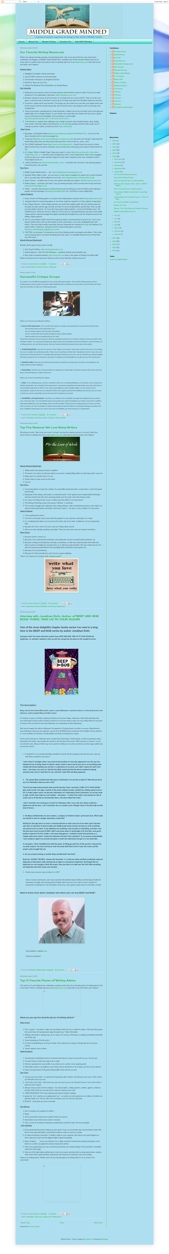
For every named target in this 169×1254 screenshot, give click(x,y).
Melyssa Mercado (120, 70)
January (117, 234)
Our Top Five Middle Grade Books (126, 202)
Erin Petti (117, 58)
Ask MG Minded (83, 41)
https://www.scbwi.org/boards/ (60, 144)
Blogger (105, 1239)
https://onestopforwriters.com (52, 249)
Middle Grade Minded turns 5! (125, 211)
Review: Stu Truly (120, 205)
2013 (114, 250)
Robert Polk (118, 79)
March (116, 228)
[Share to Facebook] (67, 264)
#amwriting (38, 418)
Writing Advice (31, 267)
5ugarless (88, 1239)
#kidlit (63, 418)
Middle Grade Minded (122, 73)
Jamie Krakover (120, 61)
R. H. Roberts (119, 76)
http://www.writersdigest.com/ (36, 186)
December (118, 159)
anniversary (52, 606)
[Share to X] (65, 264)
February (117, 231)
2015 (114, 244)
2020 (114, 150)
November (118, 162)
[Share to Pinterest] (69, 264)
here (45, 951)
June (116, 218)
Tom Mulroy (118, 89)
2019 (114, 153)
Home (21, 41)
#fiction (58, 418)
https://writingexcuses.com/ (66, 95)
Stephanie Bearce (120, 85)
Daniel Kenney (119, 54)
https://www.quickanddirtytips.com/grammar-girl (54, 139)
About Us (33, 41)
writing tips (52, 267)
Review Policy (49, 41)
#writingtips (30, 1217)
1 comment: (52, 264)
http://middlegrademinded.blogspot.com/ (67, 172)
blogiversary (61, 606)
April (116, 225)
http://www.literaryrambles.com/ (51, 163)
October (117, 165)
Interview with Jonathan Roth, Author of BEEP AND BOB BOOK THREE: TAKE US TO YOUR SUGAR (59, 618)
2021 (114, 147)
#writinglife (43, 606)
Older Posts (98, 1223)
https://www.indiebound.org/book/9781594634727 (67, 134)
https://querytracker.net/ (92, 180)
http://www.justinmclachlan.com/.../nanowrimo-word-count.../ (47, 118)
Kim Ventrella (119, 67)
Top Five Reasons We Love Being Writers (48, 427)
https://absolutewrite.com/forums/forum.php (78, 178)
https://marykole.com (56, 255)
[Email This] (61, 264)
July (116, 215)
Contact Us (65, 41)
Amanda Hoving (120, 51)
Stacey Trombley (120, 82)
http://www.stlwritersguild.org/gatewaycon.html (42, 229)
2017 (114, 238)
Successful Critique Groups (40, 276)
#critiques (51, 418)
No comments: (52, 415)
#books (45, 418)
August (117, 172)
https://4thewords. (65, 126)
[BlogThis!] (63, 264)
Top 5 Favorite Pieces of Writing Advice (48, 980)
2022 (114, 144)
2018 (114, 156)
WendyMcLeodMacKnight (123, 107)
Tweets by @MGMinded (118, 259)
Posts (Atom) (35, 1226)
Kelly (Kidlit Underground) (123, 64)
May (116, 222)
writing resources (42, 267)
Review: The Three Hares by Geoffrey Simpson (131, 208)
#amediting (30, 418)
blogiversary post (81, 62)
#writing (36, 606)
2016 (114, 241)
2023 (114, 141)
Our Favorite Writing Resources (42, 52)
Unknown (117, 92)
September (118, 168)
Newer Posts (25, 1223)
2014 (114, 247)
